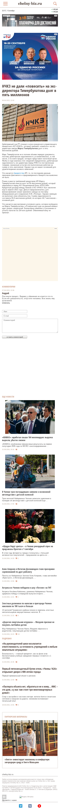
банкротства (19, 173)
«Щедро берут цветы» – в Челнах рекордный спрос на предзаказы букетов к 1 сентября (27, 548)
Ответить (6, 303)
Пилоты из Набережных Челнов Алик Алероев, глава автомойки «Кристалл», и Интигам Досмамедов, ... (29, 577)
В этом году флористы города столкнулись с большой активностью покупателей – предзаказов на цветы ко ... (25, 554)
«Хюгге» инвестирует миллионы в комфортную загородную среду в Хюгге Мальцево (27, 761)
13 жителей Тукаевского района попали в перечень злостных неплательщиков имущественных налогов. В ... (28, 611)
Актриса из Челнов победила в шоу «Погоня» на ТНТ (26, 587)
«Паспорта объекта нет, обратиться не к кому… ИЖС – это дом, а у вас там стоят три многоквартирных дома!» (30, 689)
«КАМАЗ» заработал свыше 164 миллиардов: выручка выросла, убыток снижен (27, 439)
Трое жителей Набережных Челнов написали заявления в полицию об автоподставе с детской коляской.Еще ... (26, 499)
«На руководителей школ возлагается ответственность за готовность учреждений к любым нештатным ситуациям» (29, 646)
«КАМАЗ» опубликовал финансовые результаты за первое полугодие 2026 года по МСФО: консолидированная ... (27, 445)
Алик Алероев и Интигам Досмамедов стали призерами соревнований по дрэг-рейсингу (28, 570)
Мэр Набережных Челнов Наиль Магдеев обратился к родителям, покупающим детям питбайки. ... (25, 630)
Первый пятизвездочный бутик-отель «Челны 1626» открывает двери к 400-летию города (29, 670)
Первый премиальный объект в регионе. (19, 676)
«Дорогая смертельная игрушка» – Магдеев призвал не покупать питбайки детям (28, 623)
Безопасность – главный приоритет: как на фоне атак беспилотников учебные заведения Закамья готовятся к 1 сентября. (26, 656)
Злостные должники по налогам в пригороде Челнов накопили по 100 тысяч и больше (27, 605)
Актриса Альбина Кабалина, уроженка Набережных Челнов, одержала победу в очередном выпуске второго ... (27, 592)
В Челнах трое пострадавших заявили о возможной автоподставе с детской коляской (26, 493)
